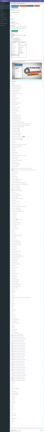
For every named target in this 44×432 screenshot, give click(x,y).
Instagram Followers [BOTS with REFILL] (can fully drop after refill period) (21, 125)
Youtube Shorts (14, 192)
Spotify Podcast (14, 265)
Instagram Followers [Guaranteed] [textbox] (16, 10)
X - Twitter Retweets (14, 217)
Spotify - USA (13, 268)
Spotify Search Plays (14, 276)
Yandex (13, 405)
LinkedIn (13, 289)
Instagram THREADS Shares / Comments (17, 93)
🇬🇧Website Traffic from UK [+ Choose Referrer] (18, 335)
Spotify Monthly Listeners (15, 273)
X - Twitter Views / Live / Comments (16, 222)
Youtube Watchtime (14, 200)
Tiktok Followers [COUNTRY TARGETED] (17, 235)
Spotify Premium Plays (15, 267)
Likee (12, 404)
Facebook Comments (14, 166)
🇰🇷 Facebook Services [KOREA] (16, 187)
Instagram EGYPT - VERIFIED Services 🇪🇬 (17, 139)
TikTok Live (13, 238)
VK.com (13, 302)
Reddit (12, 407)
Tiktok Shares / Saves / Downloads (16, 243)
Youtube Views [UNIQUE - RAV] (15, 193)
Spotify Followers (14, 270)
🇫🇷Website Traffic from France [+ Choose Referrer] (18, 346)
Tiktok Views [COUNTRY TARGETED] (16, 241)
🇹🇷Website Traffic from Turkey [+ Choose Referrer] (18, 364)
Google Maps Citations (15, 394)
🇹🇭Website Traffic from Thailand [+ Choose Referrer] (18, 370)
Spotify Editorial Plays (14, 260)
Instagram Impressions (15, 147)
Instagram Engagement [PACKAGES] (16, 115)
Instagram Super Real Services (16, 120)
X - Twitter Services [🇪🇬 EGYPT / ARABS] (17, 219)
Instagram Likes (14, 96)
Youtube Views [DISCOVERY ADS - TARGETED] (17, 198)
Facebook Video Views (15, 176)
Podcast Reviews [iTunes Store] (16, 319)
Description (12, 25)
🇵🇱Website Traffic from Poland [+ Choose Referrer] (18, 361)
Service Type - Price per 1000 (15, 12)
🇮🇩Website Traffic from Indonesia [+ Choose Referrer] (19, 343)
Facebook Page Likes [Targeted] (16, 163)
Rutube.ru (13, 386)
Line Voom (13, 421)
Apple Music (13, 402)
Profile (2, 4)
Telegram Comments (14, 252)
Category (12, 9)
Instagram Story (14, 150)
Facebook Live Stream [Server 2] (16, 208)
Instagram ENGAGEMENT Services (16, 117)
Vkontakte (13, 399)
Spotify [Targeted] (14, 278)
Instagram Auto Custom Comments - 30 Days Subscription (19, 144)
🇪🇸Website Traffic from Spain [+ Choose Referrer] (18, 362)
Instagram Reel (14, 142)
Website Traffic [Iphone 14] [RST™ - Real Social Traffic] (18, 375)
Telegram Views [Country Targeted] (16, 251)
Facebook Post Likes (14, 171)
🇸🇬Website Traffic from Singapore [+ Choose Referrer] (19, 367)
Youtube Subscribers (14, 114)
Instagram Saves (14, 149)
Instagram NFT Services (15, 158)
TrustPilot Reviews (14, 415)
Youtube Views (13, 106)
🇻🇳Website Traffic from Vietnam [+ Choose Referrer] (18, 354)
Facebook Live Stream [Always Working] (17, 179)
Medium (13, 305)
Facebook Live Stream (14, 177)
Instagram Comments (14, 109)
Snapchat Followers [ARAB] (15, 281)
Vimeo (12, 313)
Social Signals (13, 397)
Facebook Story (14, 174)
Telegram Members (14, 246)
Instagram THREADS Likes (15, 91)
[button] (11, 1)
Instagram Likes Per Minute (15, 157)
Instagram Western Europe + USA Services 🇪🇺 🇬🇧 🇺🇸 (18, 136)
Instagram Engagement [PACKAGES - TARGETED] (18, 126)
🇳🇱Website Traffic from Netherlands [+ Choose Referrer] (19, 359)
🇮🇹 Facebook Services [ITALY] (15, 185)
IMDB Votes (13, 327)
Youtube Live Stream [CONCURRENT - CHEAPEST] (18, 211)
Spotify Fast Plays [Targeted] (15, 279)
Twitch (12, 308)
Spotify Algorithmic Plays (15, 259)
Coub (12, 412)
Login (2, 8)
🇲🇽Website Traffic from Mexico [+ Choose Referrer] (18, 353)
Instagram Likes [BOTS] (15, 104)
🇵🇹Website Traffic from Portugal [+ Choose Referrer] (18, 378)
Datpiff (12, 311)
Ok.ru (12, 410)
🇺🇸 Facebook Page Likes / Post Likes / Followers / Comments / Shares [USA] (21, 168)
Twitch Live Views (14, 310)
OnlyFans (13, 383)
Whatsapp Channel (14, 101)
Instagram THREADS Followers (15, 90)
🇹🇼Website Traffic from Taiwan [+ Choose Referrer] (18, 369)
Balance (3, 7)
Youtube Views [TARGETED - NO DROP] (16, 195)
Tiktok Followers (14, 233)
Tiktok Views (13, 230)
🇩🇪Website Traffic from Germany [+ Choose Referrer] (18, 345)
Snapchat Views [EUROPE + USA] (16, 286)
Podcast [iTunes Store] (15, 318)
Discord (13, 294)
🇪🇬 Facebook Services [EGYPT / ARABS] (17, 190)
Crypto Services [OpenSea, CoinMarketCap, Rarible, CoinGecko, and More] (21, 297)
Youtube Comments (14, 203)
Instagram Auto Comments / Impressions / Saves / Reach (19, 155)
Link (11, 15)
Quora (12, 389)
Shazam (13, 300)
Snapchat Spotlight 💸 (14, 287)
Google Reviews (14, 391)
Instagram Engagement (15, 152)
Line (12, 423)
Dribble (13, 420)
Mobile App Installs (14, 321)
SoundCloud (13, 295)
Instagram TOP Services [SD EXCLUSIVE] (17, 160)
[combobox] (18, 10)
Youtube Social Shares (14, 329)
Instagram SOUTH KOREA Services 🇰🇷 (16, 133)
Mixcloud (13, 316)
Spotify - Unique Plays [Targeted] (16, 254)
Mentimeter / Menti (14, 418)
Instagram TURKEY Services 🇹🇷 (16, 134)
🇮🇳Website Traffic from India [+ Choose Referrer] (18, 340)
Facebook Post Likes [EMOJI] (15, 165)
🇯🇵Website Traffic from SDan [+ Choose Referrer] (18, 372)
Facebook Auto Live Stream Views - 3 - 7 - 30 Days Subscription (20, 184)
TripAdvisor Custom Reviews (15, 388)
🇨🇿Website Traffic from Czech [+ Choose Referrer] (18, 356)
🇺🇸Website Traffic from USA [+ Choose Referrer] (18, 337)
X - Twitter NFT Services (15, 227)
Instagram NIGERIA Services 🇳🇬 (16, 131)
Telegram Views (14, 112)
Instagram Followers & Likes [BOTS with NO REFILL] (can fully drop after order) (21, 123)
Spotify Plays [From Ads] (15, 262)
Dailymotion (13, 303)
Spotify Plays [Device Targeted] (16, 257)
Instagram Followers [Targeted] (16, 107)
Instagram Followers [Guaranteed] (16, 85)
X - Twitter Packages (14, 214)
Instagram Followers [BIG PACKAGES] (16, 88)
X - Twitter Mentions (14, 225)
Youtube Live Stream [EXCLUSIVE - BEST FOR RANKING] (18, 206)
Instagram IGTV (14, 141)
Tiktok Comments (14, 236)
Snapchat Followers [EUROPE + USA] (16, 284)
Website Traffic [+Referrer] (15, 332)
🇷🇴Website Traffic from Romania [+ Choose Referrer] (18, 380)
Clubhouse (13, 292)
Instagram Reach (14, 99)
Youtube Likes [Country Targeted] (16, 201)
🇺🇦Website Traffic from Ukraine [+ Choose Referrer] (18, 351)
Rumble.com (13, 396)
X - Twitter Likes (14, 216)
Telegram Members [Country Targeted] (17, 244)
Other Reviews (14, 413)
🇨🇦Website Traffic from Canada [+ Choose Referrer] (18, 348)
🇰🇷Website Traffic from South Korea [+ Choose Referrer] (19, 338)
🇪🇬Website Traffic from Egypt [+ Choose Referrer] (18, 377)
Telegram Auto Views (14, 249)
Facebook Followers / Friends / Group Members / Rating (19, 182)
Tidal (12, 324)
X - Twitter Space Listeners (15, 228)
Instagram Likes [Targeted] (15, 98)
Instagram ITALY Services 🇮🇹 (15, 128)
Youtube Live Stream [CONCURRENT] (16, 209)
